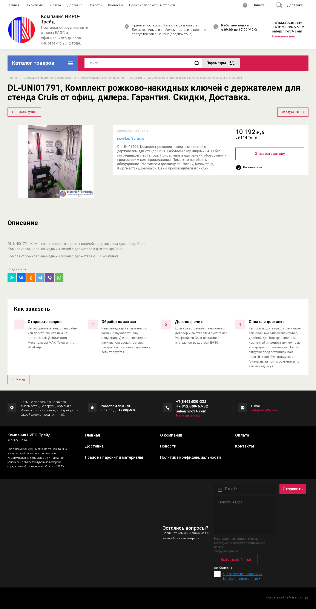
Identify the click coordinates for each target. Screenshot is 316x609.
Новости (95, 5)
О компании (35, 5)
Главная (13, 5)
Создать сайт (276, 597)
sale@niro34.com (287, 31)
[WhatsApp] (59, 277)
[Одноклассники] (30, 277)
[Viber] (49, 277)
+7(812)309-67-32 (288, 27)
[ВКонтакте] (21, 277)
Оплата (55, 5)
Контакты (115, 5)
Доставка (74, 5)
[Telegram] (40, 277)
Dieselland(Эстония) (130, 138)
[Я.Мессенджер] (12, 277)
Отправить (293, 489)
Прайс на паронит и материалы (153, 5)
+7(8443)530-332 (287, 23)
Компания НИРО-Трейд (60, 19)
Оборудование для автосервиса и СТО (50, 77)
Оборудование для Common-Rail (102, 77)
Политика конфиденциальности (190, 457)
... (185, 5)
